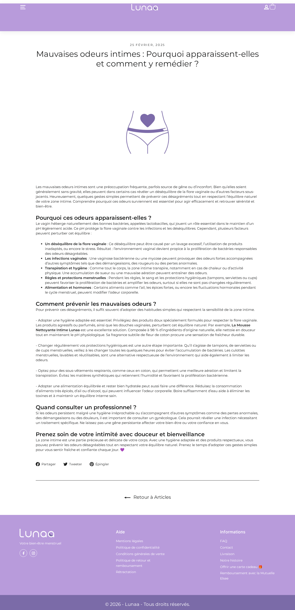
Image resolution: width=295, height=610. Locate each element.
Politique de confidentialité (137, 547)
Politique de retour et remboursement (133, 563)
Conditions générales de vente (140, 554)
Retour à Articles (151, 497)
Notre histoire (231, 560)
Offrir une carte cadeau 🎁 (241, 567)
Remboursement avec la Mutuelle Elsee (247, 575)
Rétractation (126, 572)
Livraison (227, 554)
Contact (226, 547)
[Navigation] (23, 7)
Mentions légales (129, 541)
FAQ (223, 541)
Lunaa (132, 604)
